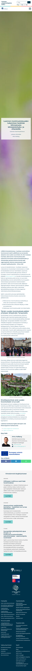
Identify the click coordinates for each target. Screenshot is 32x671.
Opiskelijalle (20, 601)
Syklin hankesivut (8, 430)
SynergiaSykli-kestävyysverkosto (20, 636)
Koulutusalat (5, 621)
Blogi (17, 649)
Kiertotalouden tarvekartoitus (23, 640)
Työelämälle (20, 623)
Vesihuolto (3, 632)
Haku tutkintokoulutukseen (7, 603)
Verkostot (3, 651)
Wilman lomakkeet (20, 614)
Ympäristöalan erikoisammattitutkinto (6, 612)
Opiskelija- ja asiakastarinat (23, 651)
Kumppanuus (4, 649)
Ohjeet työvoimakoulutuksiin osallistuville (23, 610)
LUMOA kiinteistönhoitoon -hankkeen (11, 251)
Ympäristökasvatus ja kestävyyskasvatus (6, 636)
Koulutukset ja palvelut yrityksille (21, 626)
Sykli (17, 645)
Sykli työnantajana (20, 660)
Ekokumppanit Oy (10, 276)
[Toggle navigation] (30, 9)
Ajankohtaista (19, 647)
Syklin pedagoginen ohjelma (23, 657)
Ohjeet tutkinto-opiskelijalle (23, 607)
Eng (18, 4)
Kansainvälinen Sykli (21, 665)
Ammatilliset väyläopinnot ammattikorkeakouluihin (7, 606)
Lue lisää (8, 496)
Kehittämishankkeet (6, 647)
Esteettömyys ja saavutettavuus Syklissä (22, 663)
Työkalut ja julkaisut (6, 653)
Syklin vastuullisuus (21, 659)
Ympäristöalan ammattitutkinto (5, 609)
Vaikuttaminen (6, 645)
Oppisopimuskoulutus (21, 612)
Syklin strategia (20, 655)
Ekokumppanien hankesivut (11, 428)
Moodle (18, 616)
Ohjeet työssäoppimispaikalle (23, 633)
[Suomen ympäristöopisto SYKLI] (4, 9)
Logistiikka (3, 627)
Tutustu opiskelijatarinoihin (8, 618)
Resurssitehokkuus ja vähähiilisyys (6, 630)
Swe (22, 4)
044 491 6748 (17, 444)
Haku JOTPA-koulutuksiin (7, 616)
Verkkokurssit (19, 618)
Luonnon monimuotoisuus (17, 131)
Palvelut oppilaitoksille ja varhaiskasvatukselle (22, 629)
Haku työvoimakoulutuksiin (8, 614)
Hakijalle (4, 601)
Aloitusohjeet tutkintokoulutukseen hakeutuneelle (21, 604)
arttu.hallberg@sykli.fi (20, 446)
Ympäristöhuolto (5, 634)
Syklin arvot (19, 653)
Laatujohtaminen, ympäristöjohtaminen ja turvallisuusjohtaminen (7, 624)
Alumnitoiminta (5, 655)
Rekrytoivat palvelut (21, 631)
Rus (27, 4)
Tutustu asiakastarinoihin (22, 638)
